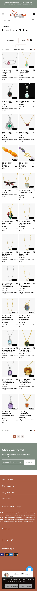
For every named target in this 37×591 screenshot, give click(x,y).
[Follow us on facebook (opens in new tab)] (3, 540)
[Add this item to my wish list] (16, 70)
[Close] (34, 4)
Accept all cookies (25, 586)
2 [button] (18, 436)
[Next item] (15, 60)
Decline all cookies (12, 586)
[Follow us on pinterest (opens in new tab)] (12, 540)
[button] (31, 14)
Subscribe (29, 462)
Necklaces (6, 26)
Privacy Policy (25, 579)
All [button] (22, 436)
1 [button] (15, 436)
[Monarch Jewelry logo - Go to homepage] (18, 14)
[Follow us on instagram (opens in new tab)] (7, 540)
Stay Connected (13, 450)
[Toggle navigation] (3, 14)
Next (31, 49)
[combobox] (16, 20)
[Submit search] (33, 20)
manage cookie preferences (17, 581)
